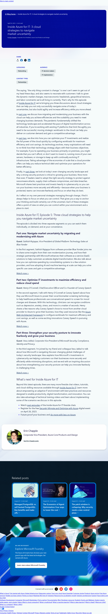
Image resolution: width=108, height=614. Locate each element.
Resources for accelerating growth (65, 595)
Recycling (79, 613)
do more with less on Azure (63, 414)
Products (87, 593)
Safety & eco (71, 613)
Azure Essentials (67, 593)
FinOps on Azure (27, 595)
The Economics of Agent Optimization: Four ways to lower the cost (53, 507)
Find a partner (42, 600)
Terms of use (55, 613)
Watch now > (22, 273)
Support (94, 595)
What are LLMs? (100, 602)
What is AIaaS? (90, 602)
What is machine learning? (61, 602)
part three (30, 171)
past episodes (33, 405)
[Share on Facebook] (21, 60)
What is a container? (6, 604)
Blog (59, 600)
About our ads (87, 613)
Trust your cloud (56, 593)
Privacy (37, 613)
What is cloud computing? (30, 602)
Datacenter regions (45, 593)
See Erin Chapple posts (31, 441)
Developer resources (67, 600)
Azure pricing (95, 593)
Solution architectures (84, 595)
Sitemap (19, 613)
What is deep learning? (77, 602)
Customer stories (78, 593)
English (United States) (7, 607)
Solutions (51, 595)
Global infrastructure (31, 593)
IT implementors (47, 75)
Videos (20, 602)
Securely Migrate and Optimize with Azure (58, 408)
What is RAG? (18, 604)
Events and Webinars (87, 600)
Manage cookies (45, 613)
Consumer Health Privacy (8, 613)
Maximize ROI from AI (40, 595)
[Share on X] (25, 60)
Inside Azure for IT (27, 103)
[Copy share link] (17, 60)
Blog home (11, 14)
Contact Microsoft (28, 613)
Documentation (52, 600)
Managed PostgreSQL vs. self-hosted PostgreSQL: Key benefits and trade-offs (25, 508)
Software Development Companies (11, 600)
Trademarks (63, 613)
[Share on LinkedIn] (29, 60)
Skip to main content (7, 1)
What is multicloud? (46, 602)
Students (78, 600)
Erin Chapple (12, 37)
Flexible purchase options (13, 595)
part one (22, 114)
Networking (22, 71)
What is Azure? (5, 593)
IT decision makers (48, 71)
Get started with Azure (17, 593)
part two (22, 138)
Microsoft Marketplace (30, 600)
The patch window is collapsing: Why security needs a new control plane (82, 508)
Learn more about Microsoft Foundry (31, 565)
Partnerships (22, 82)
